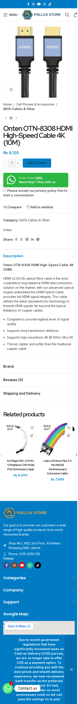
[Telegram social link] (38, 239)
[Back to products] (11, 118)
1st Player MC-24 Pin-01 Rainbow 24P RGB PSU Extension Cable (20, 465)
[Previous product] (5, 118)
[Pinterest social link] (27, 239)
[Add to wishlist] (32, 428)
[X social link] (21, 239)
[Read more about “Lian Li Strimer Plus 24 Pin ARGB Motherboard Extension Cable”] (69, 435)
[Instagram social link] (33, 4)
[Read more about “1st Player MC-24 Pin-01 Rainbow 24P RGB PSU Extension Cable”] (32, 435)
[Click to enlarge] (11, 89)
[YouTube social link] (39, 4)
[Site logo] (41, 14)
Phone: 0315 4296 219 (24, 554)
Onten (7, 230)
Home (7, 104)
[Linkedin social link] (32, 239)
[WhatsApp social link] (44, 4)
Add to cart (37, 163)
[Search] (67, 14)
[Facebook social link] (28, 4)
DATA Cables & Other (19, 109)
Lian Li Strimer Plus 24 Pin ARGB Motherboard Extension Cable (57, 467)
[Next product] (16, 118)
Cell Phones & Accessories (35, 104)
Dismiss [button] (71, 669)
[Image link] (25, 513)
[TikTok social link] (49, 4)
